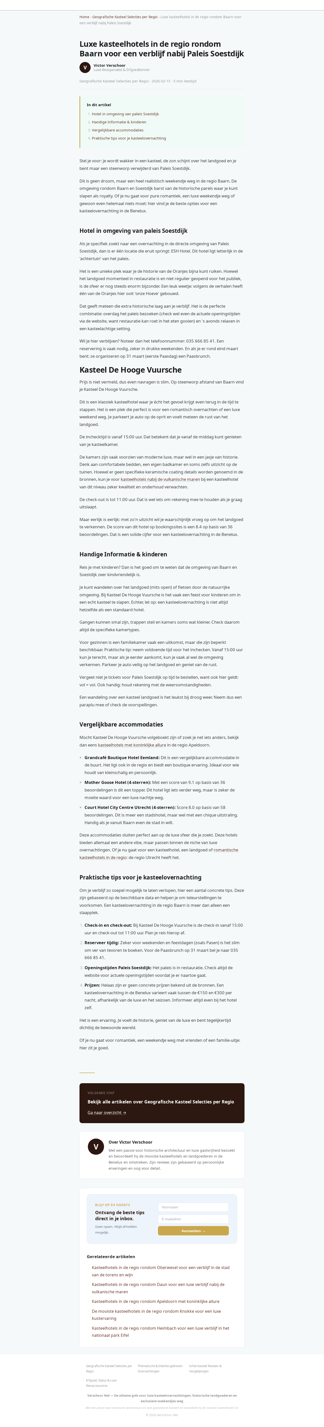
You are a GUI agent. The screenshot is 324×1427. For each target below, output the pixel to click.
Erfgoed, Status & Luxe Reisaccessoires (101, 1382)
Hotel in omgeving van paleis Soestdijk (125, 113)
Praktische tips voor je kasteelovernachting (129, 138)
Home (84, 17)
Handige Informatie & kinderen (119, 121)
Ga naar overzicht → (107, 1112)
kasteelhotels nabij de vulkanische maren (160, 479)
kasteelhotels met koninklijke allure (132, 745)
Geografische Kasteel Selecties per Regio (124, 17)
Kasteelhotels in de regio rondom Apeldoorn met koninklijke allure (155, 1301)
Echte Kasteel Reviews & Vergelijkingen (205, 1368)
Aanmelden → (193, 1231)
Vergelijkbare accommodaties (118, 129)
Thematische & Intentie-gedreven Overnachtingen (160, 1368)
